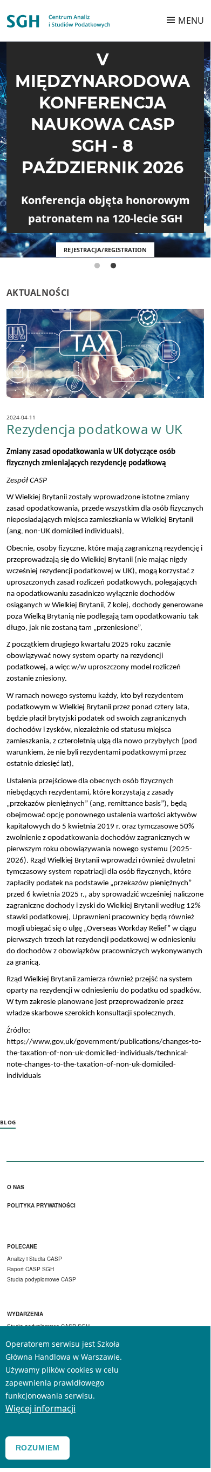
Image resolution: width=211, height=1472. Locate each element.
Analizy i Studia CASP (34, 1259)
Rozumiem (37, 1447)
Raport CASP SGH (30, 1269)
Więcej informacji (40, 1408)
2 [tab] (113, 266)
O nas (15, 1187)
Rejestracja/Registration (105, 250)
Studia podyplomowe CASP (41, 1279)
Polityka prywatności (41, 1205)
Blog (8, 1122)
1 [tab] (97, 266)
